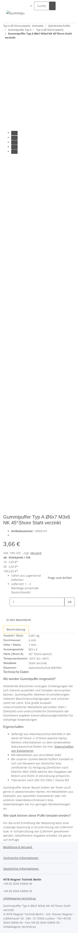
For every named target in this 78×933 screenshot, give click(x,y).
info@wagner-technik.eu (19, 898)
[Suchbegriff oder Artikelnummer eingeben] (52, 6)
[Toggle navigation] (11, 5)
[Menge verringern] (6, 602)
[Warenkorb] (69, 9)
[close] (6, 55)
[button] (45, 14)
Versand (35, 553)
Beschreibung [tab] (16, 629)
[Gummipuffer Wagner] (15, 13)
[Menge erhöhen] (67, 610)
